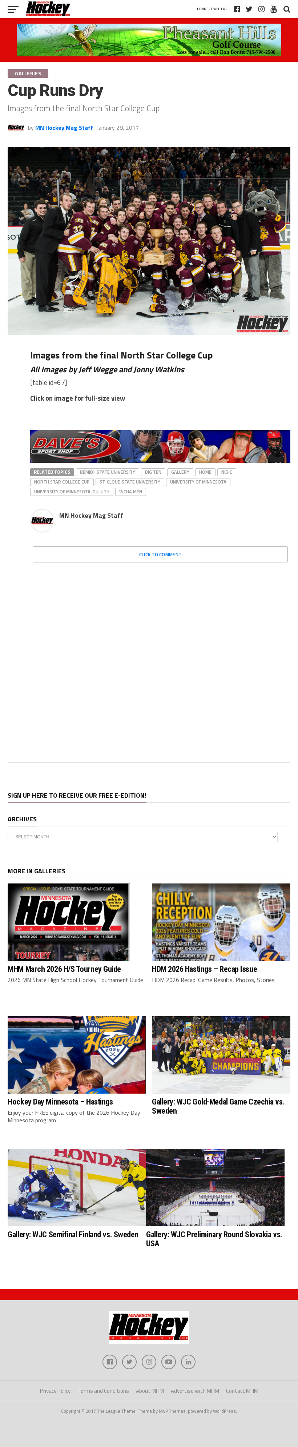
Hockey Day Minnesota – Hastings (60, 1101)
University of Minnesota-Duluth (71, 491)
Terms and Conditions (103, 1391)
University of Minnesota (198, 481)
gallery (180, 472)
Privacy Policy (55, 1391)
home (205, 472)
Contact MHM (242, 1391)
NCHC (226, 472)
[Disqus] (160, 659)
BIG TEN (153, 472)
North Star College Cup (62, 481)
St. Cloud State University (130, 481)
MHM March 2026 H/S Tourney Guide (64, 969)
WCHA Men (130, 491)
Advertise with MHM (195, 1391)
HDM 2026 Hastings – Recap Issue (204, 969)
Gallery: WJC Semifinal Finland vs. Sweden (73, 1234)
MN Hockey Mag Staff (64, 127)
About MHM (150, 1391)
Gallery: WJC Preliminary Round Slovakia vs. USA (214, 1239)
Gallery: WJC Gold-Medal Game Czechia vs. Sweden (218, 1106)
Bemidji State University (107, 472)
